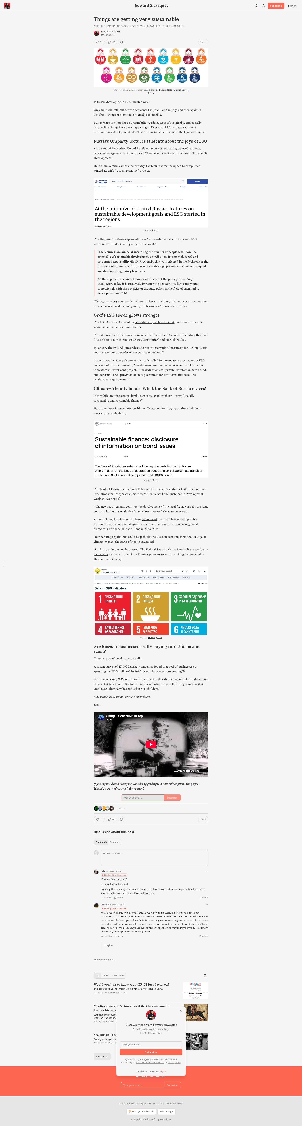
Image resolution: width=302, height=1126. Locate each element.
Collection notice (174, 1103)
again (194, 110)
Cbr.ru (155, 480)
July (173, 110)
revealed (125, 489)
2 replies (108, 945)
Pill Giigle (106, 904)
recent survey (105, 666)
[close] (181, 1011)
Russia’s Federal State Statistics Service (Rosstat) (168, 91)
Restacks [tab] (114, 842)
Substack (135, 1119)
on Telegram (151, 408)
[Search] (256, 6)
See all (100, 1056)
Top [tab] (97, 975)
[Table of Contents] (3, 563)
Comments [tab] (101, 842)
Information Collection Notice (150, 1062)
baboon (105, 871)
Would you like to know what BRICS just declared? (131, 984)
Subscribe (276, 5)
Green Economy (126, 170)
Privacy (151, 1103)
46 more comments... (104, 959)
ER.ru (155, 230)
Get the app (166, 1111)
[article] (151, 990)
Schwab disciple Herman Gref (154, 322)
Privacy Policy (174, 1062)
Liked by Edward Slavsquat (115, 875)
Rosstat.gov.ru (155, 637)
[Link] (89, 141)
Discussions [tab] (118, 975)
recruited (118, 335)
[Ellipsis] (206, 871)
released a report (142, 348)
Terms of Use (166, 1059)
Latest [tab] (105, 975)
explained (131, 239)
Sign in (292, 5)
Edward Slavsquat (110, 32)
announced (149, 519)
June (156, 110)
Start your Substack (143, 1111)
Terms (160, 1103)
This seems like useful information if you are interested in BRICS (128, 988)
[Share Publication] (263, 6)
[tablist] (107, 842)
